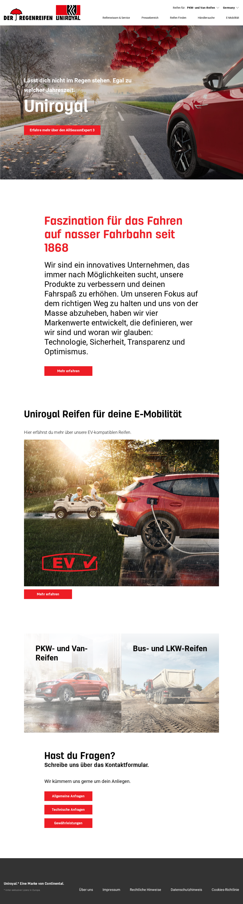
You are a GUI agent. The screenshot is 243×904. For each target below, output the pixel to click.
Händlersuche (206, 17)
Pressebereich (150, 17)
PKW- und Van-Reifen (201, 7)
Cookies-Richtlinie (225, 890)
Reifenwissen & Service (116, 17)
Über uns (86, 890)
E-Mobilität (232, 17)
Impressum (111, 890)
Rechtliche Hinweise (145, 890)
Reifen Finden (178, 17)
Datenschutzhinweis (186, 890)
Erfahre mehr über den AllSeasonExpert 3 (62, 130)
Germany (229, 7)
